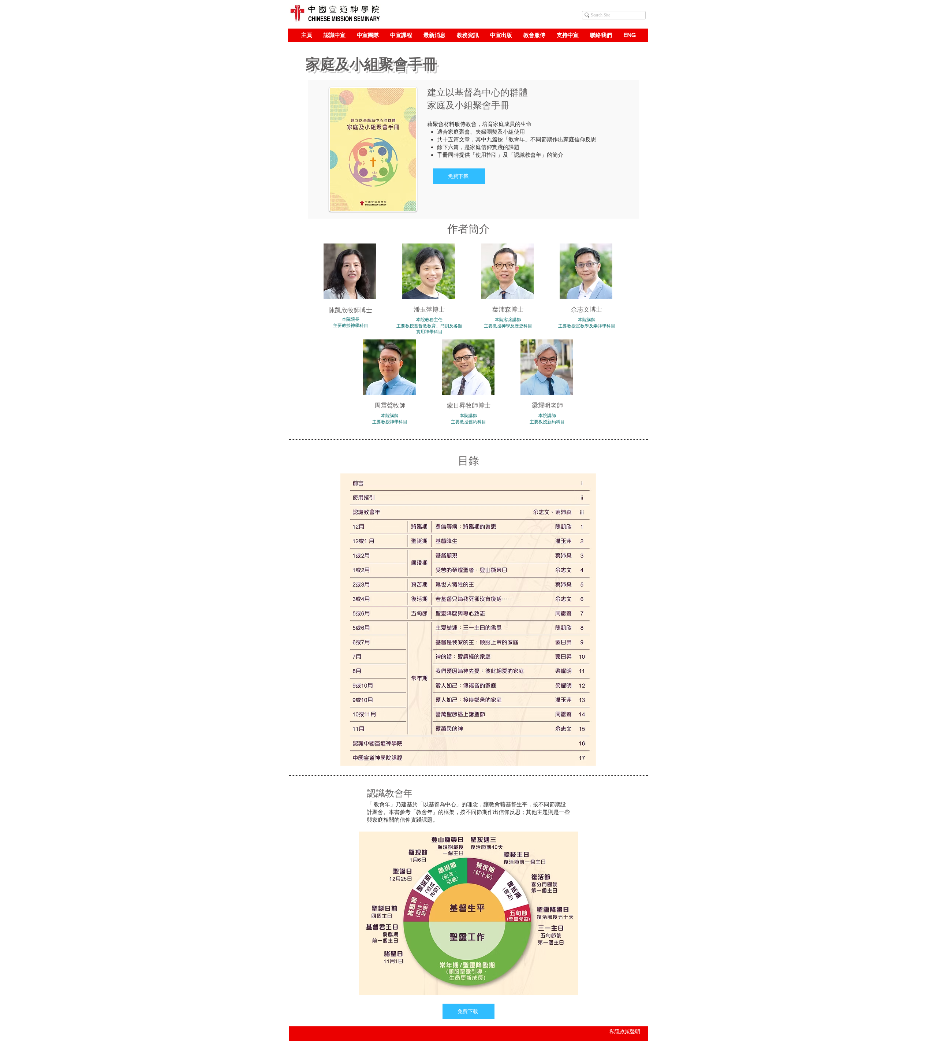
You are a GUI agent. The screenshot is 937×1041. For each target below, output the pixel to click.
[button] (334, 35)
